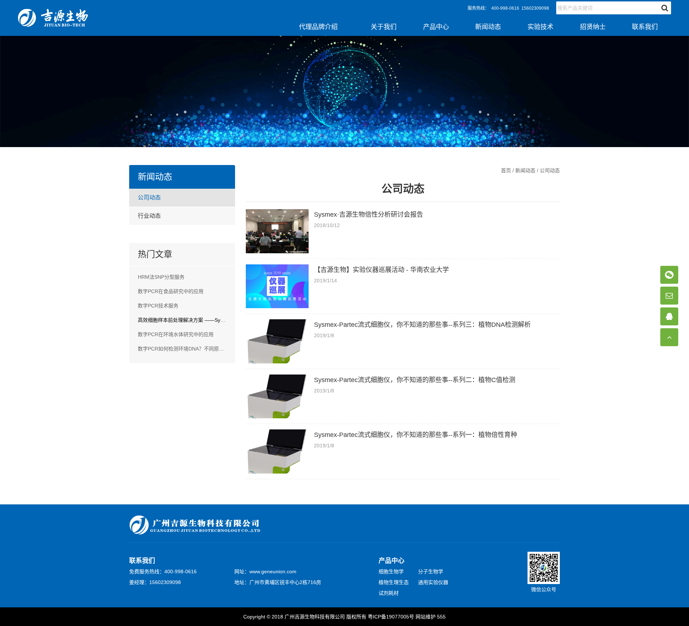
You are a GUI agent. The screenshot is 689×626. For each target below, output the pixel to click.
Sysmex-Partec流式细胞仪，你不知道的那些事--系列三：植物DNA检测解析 (422, 324)
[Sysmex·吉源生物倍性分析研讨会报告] (277, 231)
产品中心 (436, 26)
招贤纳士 (593, 26)
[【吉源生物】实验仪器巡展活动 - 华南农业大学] (277, 286)
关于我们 (384, 26)
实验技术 (540, 26)
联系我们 (645, 26)
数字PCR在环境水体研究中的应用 (176, 334)
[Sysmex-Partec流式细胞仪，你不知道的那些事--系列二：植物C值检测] (277, 397)
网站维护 (426, 617)
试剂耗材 (389, 593)
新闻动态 (488, 26)
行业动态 (149, 216)
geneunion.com (278, 571)
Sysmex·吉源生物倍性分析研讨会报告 (368, 214)
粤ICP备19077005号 (391, 617)
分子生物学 (430, 571)
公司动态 (149, 197)
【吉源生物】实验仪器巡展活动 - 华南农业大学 (381, 269)
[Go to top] (669, 337)
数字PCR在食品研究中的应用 (170, 291)
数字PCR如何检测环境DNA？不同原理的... (185, 349)
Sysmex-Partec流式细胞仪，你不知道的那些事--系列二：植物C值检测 (414, 379)
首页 (506, 170)
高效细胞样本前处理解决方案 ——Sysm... (184, 320)
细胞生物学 (391, 571)
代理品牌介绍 (318, 26)
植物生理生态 (394, 582)
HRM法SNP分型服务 (161, 277)
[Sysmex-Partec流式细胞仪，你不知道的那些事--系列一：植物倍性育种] (277, 451)
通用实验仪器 (433, 582)
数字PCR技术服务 (158, 306)
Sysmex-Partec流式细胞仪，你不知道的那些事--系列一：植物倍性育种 (415, 434)
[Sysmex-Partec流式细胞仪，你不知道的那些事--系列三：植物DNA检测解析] (277, 341)
